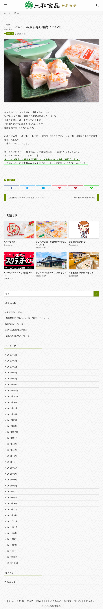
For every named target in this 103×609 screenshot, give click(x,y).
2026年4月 (12, 372)
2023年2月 (12, 485)
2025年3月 (12, 420)
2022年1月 (12, 515)
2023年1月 (12, 491)
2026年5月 (12, 366)
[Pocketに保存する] (59, 187)
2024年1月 (12, 461)
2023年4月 (12, 479)
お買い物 (20, 601)
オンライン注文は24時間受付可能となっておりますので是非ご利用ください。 (42, 159)
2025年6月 (12, 408)
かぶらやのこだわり (54, 601)
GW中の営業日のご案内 (16, 330)
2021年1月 (12, 551)
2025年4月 (12, 414)
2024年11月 (12, 438)
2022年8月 (12, 503)
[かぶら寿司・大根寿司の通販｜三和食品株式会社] (51, 5)
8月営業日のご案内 (13, 312)
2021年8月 (12, 539)
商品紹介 (39, 601)
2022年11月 (12, 497)
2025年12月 (12, 390)
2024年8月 (12, 443)
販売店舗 (67, 601)
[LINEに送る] (91, 187)
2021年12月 (12, 521)
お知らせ (10, 33)
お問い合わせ (89, 601)
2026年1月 (12, 384)
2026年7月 (12, 360)
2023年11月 (12, 467)
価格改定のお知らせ (14, 324)
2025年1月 (12, 426)
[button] (97, 5)
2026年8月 (12, 354)
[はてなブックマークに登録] (43, 187)
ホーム (11, 601)
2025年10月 (12, 396)
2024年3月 (12, 455)
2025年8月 (12, 402)
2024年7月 (12, 449)
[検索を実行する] (96, 294)
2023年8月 (12, 473)
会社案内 (29, 601)
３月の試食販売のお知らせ (17, 336)
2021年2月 (12, 545)
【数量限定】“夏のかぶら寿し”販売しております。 (28, 318)
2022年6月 (12, 509)
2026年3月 (12, 378)
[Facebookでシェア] (11, 187)
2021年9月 (12, 533)
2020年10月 (12, 562)
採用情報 (77, 601)
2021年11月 (12, 527)
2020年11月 (12, 557)
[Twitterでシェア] (27, 187)
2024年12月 (12, 432)
